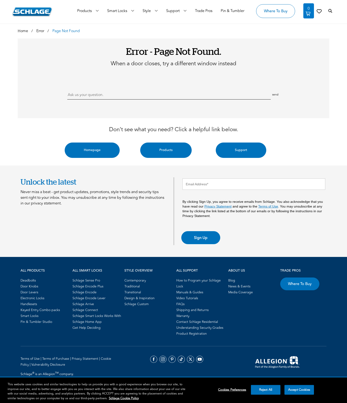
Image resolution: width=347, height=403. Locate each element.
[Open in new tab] (277, 362)
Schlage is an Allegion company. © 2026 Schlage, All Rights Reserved (48, 376)
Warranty (182, 315)
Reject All (265, 389)
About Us (236, 270)
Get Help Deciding (86, 327)
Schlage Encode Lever (89, 298)
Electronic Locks (32, 298)
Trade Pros (290, 270)
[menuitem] (45, 280)
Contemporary (135, 280)
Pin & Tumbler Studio (36, 321)
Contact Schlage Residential (197, 321)
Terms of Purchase (56, 358)
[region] (173, 390)
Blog (231, 280)
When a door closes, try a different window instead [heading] (173, 63)
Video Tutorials (187, 298)
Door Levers (29, 292)
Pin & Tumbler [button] (232, 11)
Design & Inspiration (139, 298)
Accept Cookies (299, 389)
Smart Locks (117, 11)
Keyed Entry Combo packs (40, 310)
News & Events (239, 286)
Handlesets (29, 304)
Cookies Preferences (232, 389)
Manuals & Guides (189, 292)
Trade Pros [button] (203, 11)
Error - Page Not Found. (173, 51)
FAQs (180, 304)
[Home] (32, 12)
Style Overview (138, 270)
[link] (319, 11)
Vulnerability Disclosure (48, 364)
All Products (33, 270)
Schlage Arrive (83, 304)
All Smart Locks (87, 270)
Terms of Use (268, 206)
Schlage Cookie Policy (124, 398)
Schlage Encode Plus (87, 286)
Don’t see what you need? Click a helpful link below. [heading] (173, 129)
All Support (187, 270)
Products (84, 11)
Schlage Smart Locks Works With (96, 315)
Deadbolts (28, 280)
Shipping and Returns (192, 310)
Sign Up (200, 238)
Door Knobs (29, 286)
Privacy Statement (218, 206)
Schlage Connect (85, 310)
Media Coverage (240, 292)
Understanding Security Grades (199, 327)
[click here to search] (330, 11)
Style (147, 11)
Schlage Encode (84, 292)
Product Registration (191, 333)
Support (173, 11)
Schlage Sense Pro (86, 280)
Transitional (132, 292)
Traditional (132, 286)
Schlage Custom (136, 304)
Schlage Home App (87, 321)
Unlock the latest (48, 182)
